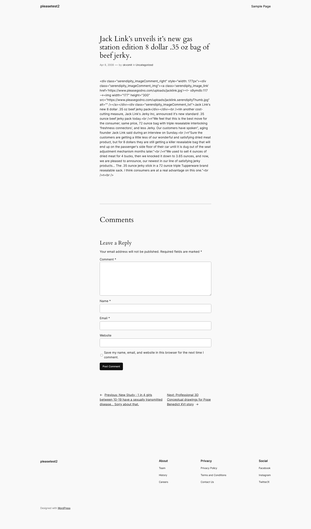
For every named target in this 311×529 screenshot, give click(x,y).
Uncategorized (144, 64)
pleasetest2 (50, 6)
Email (105, 318)
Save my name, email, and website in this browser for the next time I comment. (154, 355)
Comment (108, 259)
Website (105, 335)
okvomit (127, 64)
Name (105, 301)
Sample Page (261, 6)
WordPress (64, 508)
